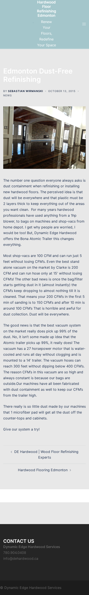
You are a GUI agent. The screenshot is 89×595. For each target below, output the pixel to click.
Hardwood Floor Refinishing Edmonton (46, 9)
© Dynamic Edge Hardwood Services (30, 587)
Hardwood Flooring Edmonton (43, 470)
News (7, 95)
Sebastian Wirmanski (25, 91)
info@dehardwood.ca (20, 558)
